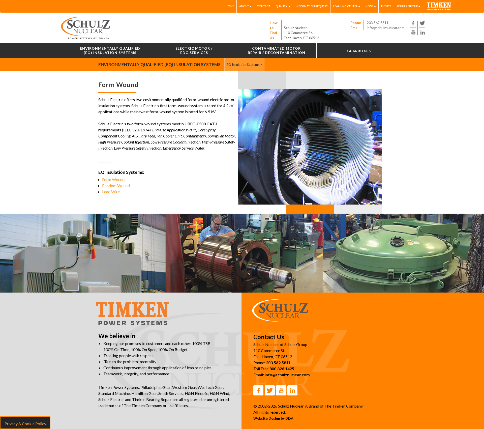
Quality (282, 6)
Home (230, 6)
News (369, 6)
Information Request (312, 6)
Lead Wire (111, 191)
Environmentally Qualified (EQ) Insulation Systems (159, 64)
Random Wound (116, 185)
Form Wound (113, 179)
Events (386, 6)
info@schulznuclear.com (385, 27)
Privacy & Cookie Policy (25, 423)
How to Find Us (274, 30)
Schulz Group (407, 6)
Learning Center (345, 6)
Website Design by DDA (273, 418)
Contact (263, 6)
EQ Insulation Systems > (244, 65)
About (244, 6)
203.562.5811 (377, 22)
